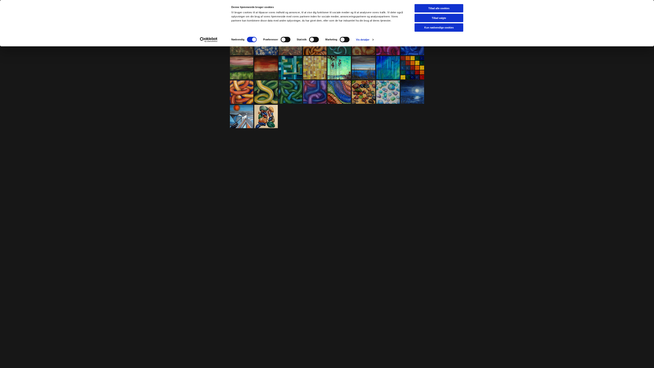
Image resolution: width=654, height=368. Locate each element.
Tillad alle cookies (438, 8)
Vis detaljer (362, 39)
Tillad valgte (439, 18)
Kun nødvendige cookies (439, 27)
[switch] (285, 39)
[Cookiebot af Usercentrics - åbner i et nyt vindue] (209, 39)
